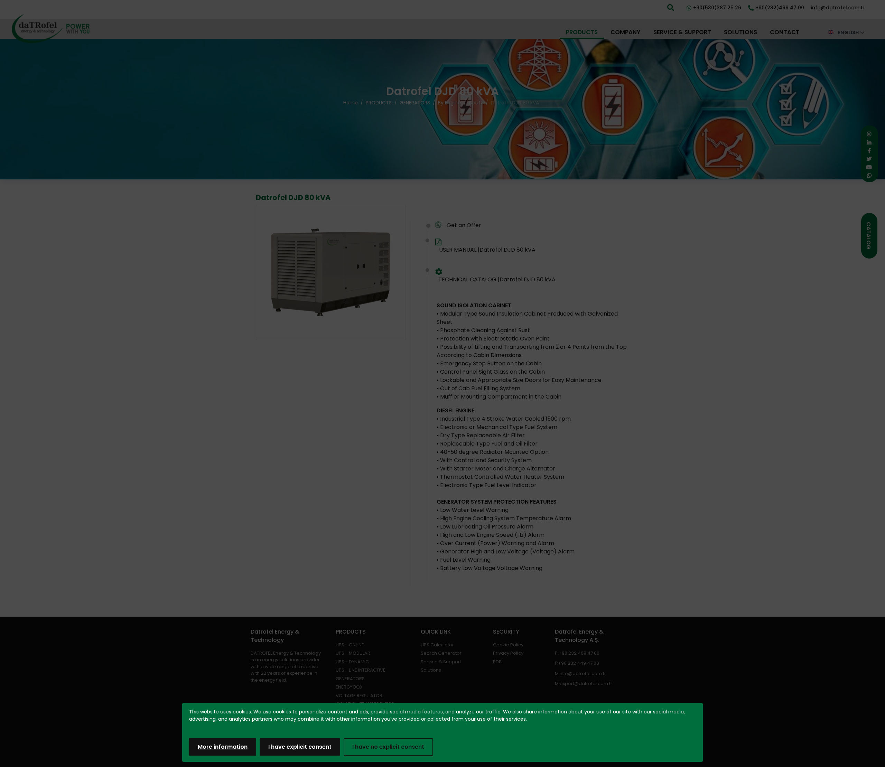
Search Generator (441, 653)
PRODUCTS (582, 32)
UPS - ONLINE (350, 645)
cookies (282, 711)
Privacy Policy (508, 653)
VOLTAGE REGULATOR (359, 695)
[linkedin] (868, 142)
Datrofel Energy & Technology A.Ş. (579, 636)
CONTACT (785, 32)
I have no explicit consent (388, 747)
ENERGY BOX (349, 687)
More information (223, 747)
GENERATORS (350, 678)
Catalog (869, 235)
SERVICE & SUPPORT (682, 32)
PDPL (498, 661)
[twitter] (867, 159)
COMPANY (626, 32)
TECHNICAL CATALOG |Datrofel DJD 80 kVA (497, 279)
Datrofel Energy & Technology (275, 636)
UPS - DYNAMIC (352, 661)
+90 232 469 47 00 (579, 653)
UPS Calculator (437, 645)
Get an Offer (464, 225)
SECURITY (506, 632)
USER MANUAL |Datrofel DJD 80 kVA (487, 250)
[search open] (670, 7)
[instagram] (868, 134)
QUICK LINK (436, 632)
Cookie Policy (508, 645)
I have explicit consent (300, 747)
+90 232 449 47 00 (578, 663)
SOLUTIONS (740, 32)
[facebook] (867, 151)
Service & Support (441, 661)
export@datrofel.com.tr (586, 683)
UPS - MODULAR (353, 653)
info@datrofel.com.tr (583, 673)
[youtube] (867, 167)
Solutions (431, 670)
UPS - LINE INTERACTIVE (360, 670)
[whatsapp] (868, 175)
